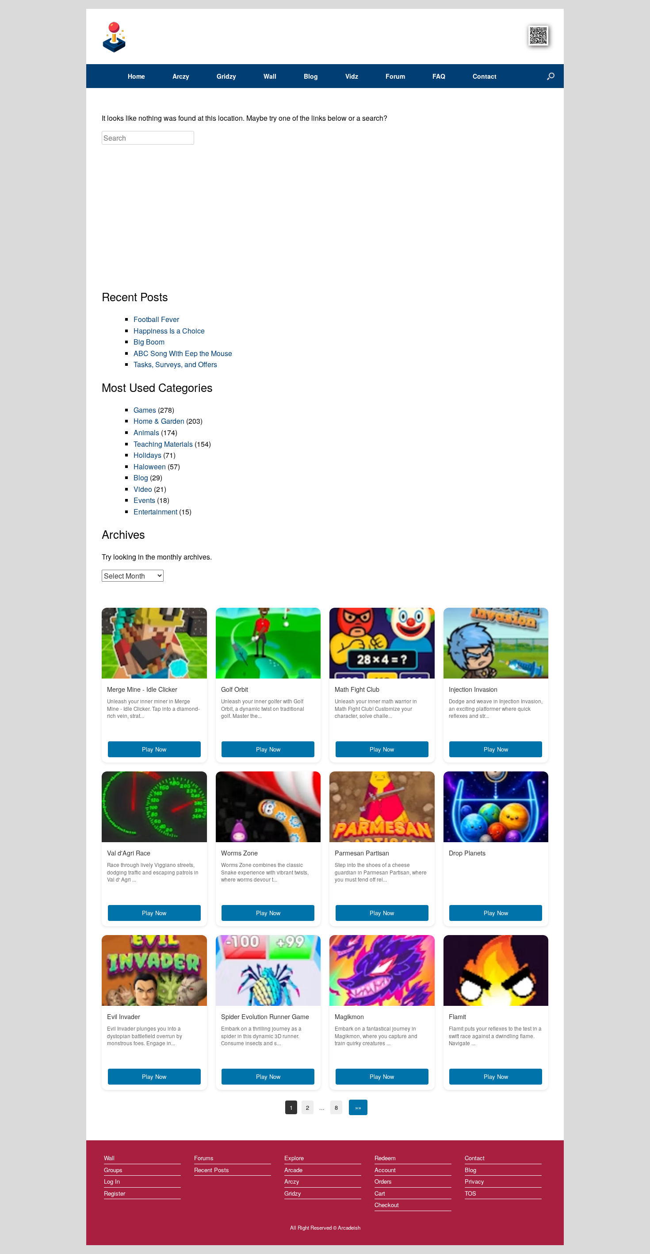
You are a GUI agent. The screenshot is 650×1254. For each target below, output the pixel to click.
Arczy (180, 76)
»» (358, 1107)
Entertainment (155, 511)
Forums (204, 1158)
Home (136, 76)
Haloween (150, 466)
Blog (311, 76)
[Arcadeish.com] (114, 36)
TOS (470, 1193)
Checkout (387, 1204)
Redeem (385, 1158)
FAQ (438, 76)
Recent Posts (211, 1170)
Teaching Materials (163, 444)
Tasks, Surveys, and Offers (175, 364)
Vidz (351, 76)
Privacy (474, 1181)
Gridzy (226, 76)
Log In (112, 1181)
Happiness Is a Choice (169, 331)
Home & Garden (159, 421)
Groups (113, 1170)
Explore (294, 1158)
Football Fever (156, 319)
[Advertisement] (325, 218)
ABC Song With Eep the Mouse (183, 353)
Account (385, 1170)
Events (144, 500)
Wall (270, 76)
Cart (380, 1193)
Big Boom (149, 342)
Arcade (293, 1170)
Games (145, 410)
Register (114, 1193)
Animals (146, 432)
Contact (485, 76)
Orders (383, 1181)
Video (143, 489)
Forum (395, 76)
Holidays (147, 455)
